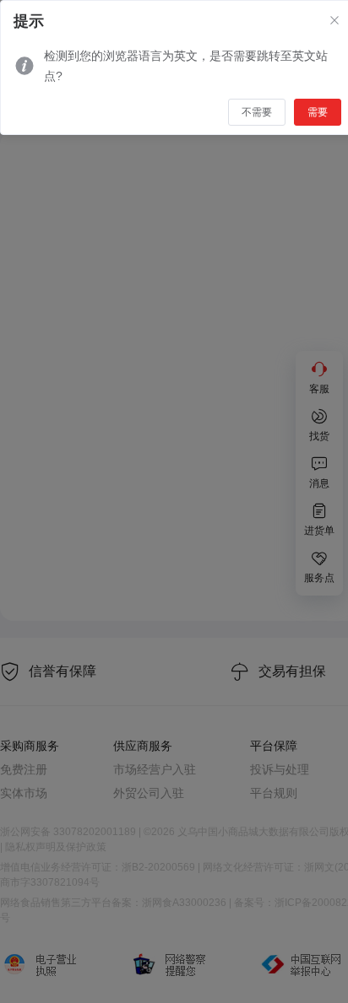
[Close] (334, 21)
